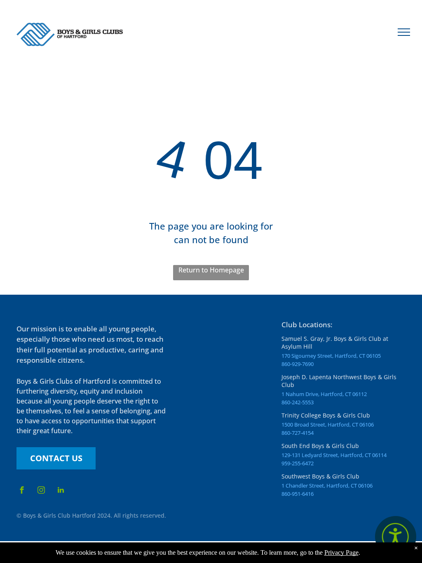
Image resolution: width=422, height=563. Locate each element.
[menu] (404, 32)
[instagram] (41, 491)
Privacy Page (341, 552)
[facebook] (21, 491)
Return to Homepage (211, 269)
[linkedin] (60, 491)
